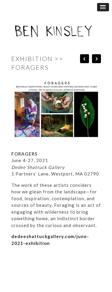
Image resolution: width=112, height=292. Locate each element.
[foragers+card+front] (59, 142)
